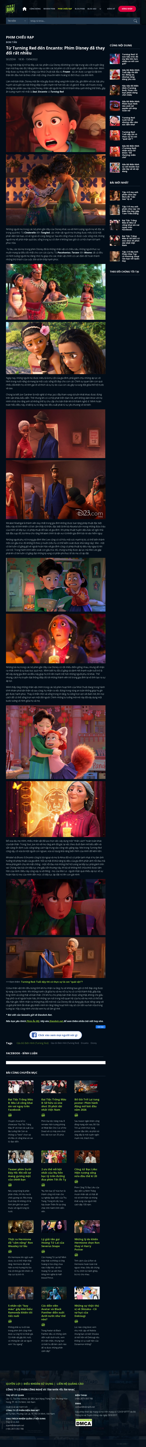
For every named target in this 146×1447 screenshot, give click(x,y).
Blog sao (92, 9)
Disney (94, 1043)
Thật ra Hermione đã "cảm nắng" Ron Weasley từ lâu (20, 1242)
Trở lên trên (121, 1443)
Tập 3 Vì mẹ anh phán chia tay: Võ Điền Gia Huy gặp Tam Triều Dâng (131, 210)
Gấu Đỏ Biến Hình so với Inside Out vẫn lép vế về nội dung (130, 168)
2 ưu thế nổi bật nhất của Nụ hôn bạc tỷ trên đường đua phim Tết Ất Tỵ (53, 1174)
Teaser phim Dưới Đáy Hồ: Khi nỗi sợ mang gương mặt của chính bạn (19, 1174)
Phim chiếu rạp (65, 9)
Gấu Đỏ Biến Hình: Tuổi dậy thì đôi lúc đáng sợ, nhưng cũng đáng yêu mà (131, 75)
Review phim (49, 9)
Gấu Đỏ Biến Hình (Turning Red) (33, 1043)
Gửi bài (101, 1027)
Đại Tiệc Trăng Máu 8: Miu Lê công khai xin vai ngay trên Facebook (20, 1104)
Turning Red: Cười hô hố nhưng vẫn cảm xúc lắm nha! (130, 121)
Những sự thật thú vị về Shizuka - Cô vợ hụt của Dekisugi (86, 1311)
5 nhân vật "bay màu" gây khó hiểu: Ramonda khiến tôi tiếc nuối (20, 1311)
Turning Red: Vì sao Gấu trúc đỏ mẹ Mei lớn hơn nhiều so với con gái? (130, 59)
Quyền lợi (13, 1383)
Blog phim (80, 9)
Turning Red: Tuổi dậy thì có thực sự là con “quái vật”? (129, 135)
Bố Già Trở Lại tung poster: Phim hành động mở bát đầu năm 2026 (86, 1104)
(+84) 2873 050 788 (15, 1428)
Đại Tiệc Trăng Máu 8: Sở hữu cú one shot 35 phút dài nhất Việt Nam (53, 1104)
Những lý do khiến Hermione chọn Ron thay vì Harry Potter (87, 1244)
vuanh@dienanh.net (15, 1425)
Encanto (85, 1043)
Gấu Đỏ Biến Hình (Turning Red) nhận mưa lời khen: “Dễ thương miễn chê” (130, 152)
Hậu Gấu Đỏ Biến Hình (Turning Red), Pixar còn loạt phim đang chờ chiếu (130, 90)
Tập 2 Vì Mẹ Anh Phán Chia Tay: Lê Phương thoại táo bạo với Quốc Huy (130, 256)
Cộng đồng (35, 9)
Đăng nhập (127, 9)
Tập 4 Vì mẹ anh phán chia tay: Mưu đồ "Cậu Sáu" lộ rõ (130, 195)
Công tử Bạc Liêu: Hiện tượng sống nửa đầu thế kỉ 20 (85, 1173)
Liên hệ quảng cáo (70, 1383)
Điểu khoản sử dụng (38, 1383)
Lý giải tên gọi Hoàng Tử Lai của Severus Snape (52, 1242)
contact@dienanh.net (85, 1407)
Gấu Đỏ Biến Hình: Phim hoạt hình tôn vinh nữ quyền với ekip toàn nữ (131, 106)
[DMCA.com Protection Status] (83, 1422)
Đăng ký (111, 9)
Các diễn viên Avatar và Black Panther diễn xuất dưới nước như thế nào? (53, 1312)
